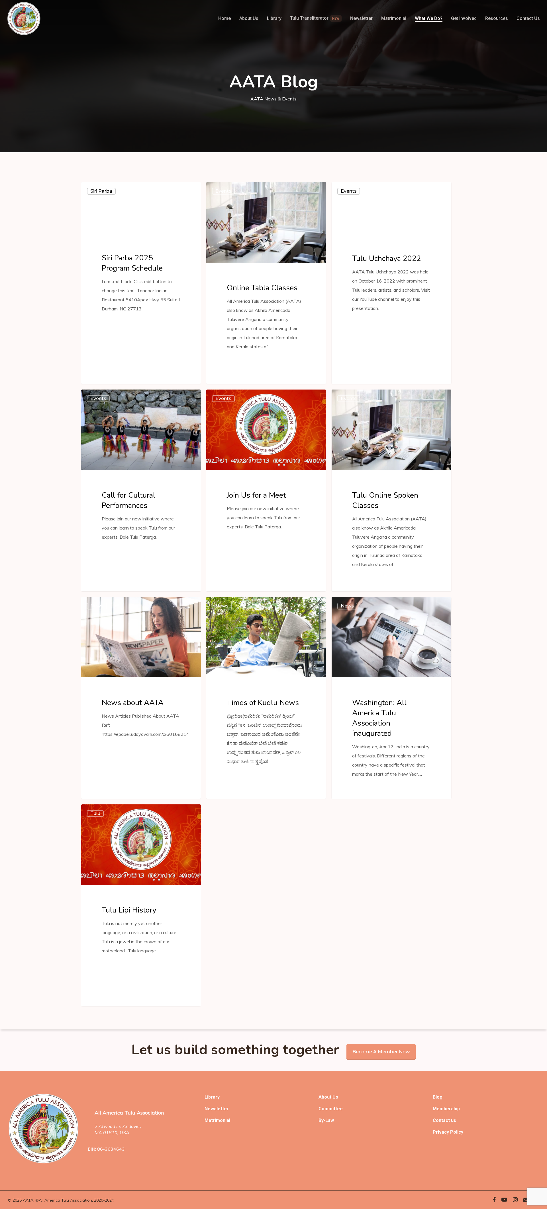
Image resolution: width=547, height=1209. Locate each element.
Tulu (95, 813)
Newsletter (217, 1108)
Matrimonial (217, 1120)
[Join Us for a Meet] (266, 490)
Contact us (444, 1120)
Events (223, 191)
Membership (446, 1108)
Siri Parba (101, 191)
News (96, 606)
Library (212, 1097)
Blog (437, 1097)
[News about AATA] (141, 698)
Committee (331, 1108)
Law (329, 1120)
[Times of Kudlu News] (266, 698)
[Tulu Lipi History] (141, 905)
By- (322, 1120)
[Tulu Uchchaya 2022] (391, 283)
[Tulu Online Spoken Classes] (391, 490)
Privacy (441, 1132)
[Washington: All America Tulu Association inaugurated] (391, 698)
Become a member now (381, 1051)
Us (335, 1097)
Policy (456, 1132)
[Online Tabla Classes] (266, 283)
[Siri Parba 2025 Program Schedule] (141, 283)
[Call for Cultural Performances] (141, 490)
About (325, 1097)
